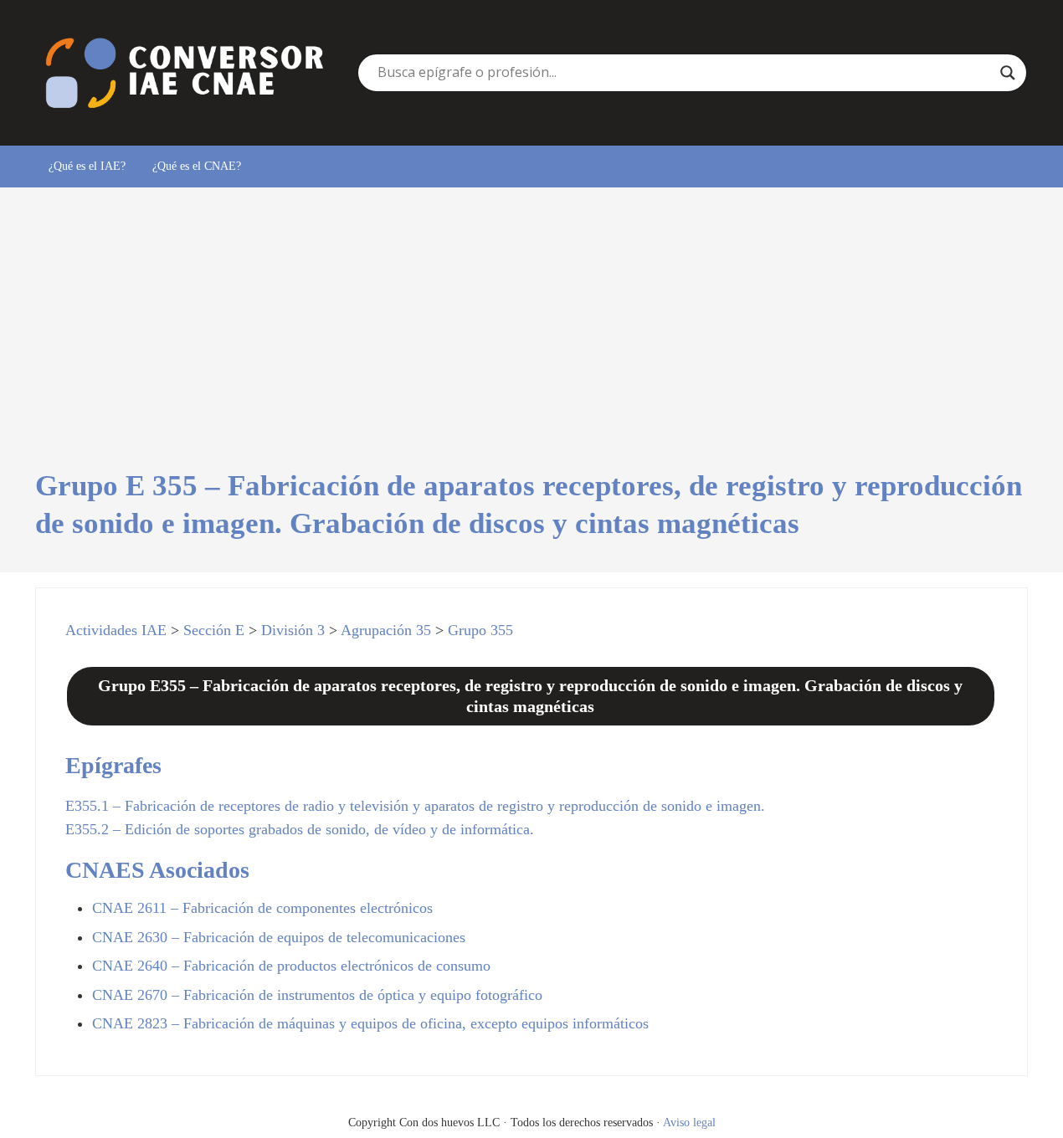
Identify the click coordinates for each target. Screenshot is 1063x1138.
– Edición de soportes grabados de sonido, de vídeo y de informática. (299, 829)
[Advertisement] (532, 342)
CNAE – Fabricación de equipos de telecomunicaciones (278, 937)
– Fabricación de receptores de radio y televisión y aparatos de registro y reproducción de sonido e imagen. (415, 805)
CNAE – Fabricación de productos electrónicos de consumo (291, 965)
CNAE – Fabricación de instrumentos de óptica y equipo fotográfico (317, 995)
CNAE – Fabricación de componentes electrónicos (262, 908)
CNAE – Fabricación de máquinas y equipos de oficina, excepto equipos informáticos (370, 1023)
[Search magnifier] (1007, 73)
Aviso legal (689, 1122)
